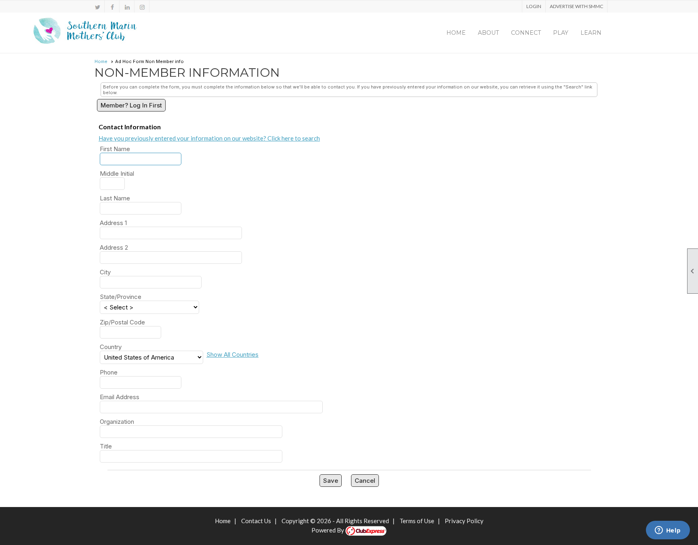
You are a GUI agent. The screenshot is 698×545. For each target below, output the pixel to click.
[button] (488, 33)
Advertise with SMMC (576, 6)
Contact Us (256, 520)
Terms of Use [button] (416, 520)
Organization (117, 421)
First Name (115, 149)
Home (456, 32)
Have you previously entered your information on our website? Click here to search (209, 138)
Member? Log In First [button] (131, 105)
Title (106, 446)
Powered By (328, 530)
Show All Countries (232, 354)
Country (111, 347)
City (105, 272)
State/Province (120, 297)
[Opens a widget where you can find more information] (667, 531)
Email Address (119, 397)
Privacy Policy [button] (464, 520)
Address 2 (114, 247)
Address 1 (113, 223)
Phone (109, 372)
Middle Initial (117, 173)
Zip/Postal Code (122, 322)
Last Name (115, 198)
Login (533, 6)
